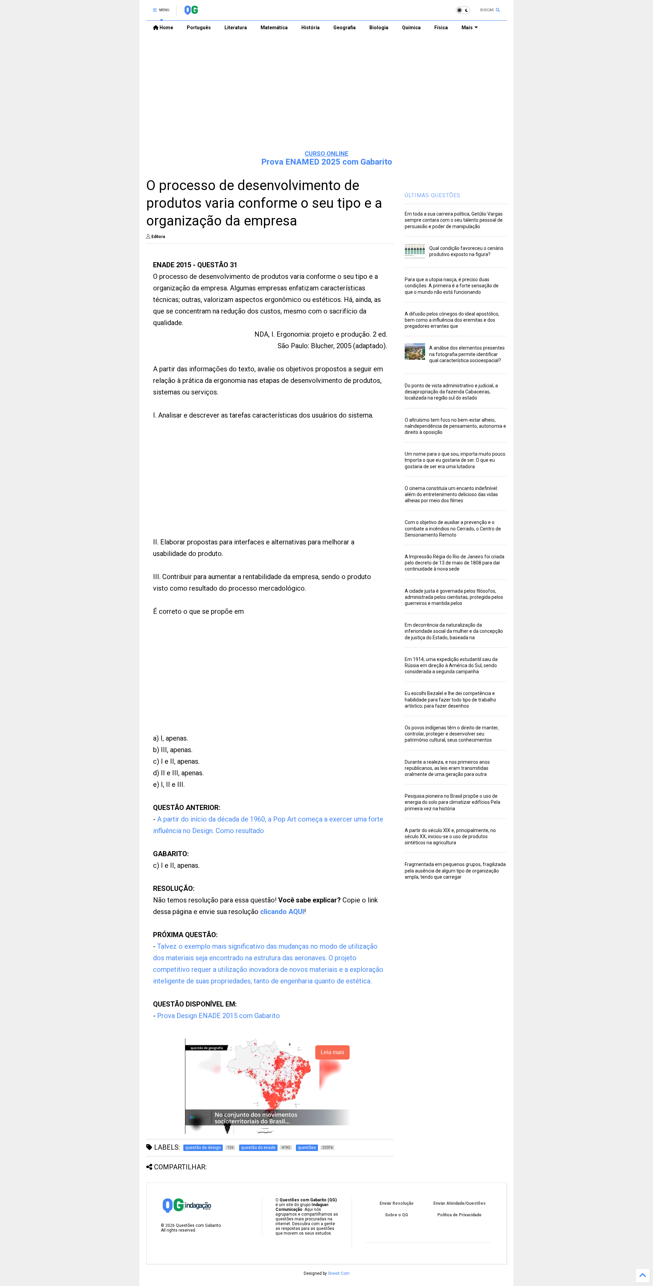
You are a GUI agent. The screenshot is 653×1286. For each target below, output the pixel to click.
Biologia (378, 27)
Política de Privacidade (459, 1215)
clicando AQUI (282, 912)
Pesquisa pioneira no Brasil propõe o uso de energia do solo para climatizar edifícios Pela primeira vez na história (452, 802)
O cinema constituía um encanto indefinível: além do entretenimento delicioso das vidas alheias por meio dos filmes (451, 494)
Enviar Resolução (397, 1203)
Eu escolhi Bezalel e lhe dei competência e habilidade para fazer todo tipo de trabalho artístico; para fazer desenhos (450, 699)
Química (411, 27)
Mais (467, 27)
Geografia (344, 27)
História (310, 27)
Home (165, 27)
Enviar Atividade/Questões (459, 1203)
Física (441, 27)
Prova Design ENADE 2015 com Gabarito (218, 1016)
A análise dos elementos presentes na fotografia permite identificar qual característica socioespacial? (467, 354)
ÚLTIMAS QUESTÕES (433, 195)
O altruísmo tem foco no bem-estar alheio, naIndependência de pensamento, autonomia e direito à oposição (455, 426)
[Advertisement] (326, 92)
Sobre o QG (396, 1215)
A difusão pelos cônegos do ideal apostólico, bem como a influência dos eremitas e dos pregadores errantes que (452, 320)
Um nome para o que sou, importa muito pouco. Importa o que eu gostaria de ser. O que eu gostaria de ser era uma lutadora (455, 460)
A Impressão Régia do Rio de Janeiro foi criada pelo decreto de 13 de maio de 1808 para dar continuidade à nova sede (454, 563)
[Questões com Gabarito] (191, 12)
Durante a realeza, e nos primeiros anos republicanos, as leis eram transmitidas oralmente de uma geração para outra (447, 768)
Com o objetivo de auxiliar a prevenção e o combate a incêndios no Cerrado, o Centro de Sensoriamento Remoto (453, 528)
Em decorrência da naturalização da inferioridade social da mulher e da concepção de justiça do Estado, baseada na (454, 631)
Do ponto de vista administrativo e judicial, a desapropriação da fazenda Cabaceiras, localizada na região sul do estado (451, 392)
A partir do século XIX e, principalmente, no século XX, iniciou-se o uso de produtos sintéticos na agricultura (450, 836)
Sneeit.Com (339, 1273)
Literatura (235, 27)
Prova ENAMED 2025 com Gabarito (326, 162)
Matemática (274, 27)
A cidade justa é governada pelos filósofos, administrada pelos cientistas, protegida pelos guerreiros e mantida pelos (454, 597)
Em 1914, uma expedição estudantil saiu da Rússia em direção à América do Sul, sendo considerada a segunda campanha (451, 665)
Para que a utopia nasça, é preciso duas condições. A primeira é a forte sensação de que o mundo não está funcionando (452, 285)
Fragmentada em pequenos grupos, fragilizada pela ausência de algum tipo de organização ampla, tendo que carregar (455, 870)
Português (199, 27)
